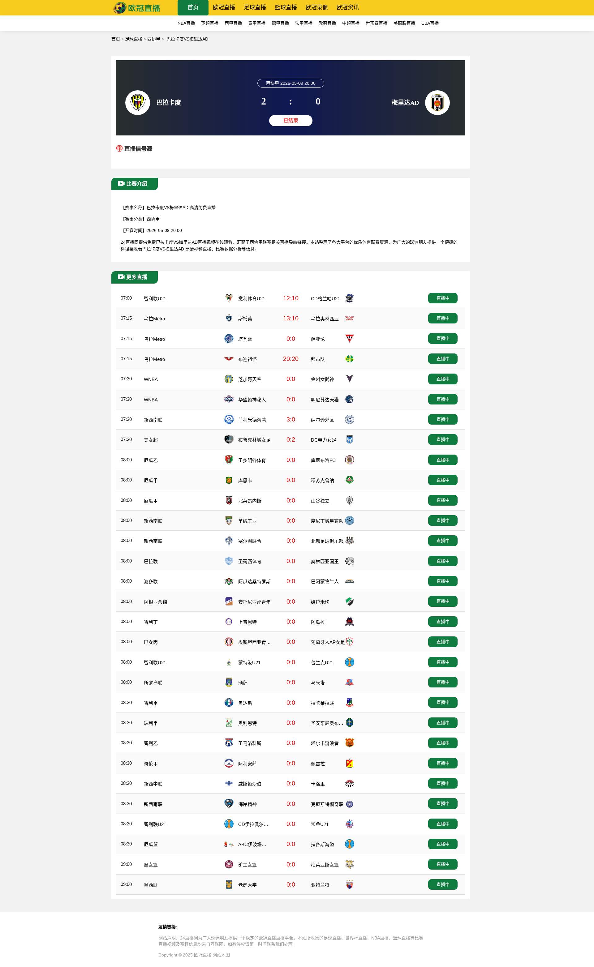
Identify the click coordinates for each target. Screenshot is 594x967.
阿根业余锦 (155, 602)
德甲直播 (280, 23)
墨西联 (151, 885)
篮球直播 (286, 7)
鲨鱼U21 (320, 824)
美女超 (151, 440)
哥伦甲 (151, 763)
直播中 (443, 298)
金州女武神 (322, 379)
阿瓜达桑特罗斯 (254, 581)
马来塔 (318, 682)
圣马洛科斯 (249, 743)
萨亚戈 (318, 339)
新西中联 (153, 783)
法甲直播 (303, 23)
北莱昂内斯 (249, 500)
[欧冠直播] (136, 13)
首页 (193, 7)
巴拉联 (151, 561)
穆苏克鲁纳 (322, 480)
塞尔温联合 (249, 541)
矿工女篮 (247, 864)
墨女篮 (151, 864)
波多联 (151, 581)
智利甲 (151, 703)
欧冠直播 (224, 7)
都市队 (318, 359)
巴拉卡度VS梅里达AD (187, 38)
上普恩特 (247, 622)
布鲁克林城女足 (254, 440)
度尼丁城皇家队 (327, 521)
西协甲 (153, 38)
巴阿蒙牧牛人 (325, 581)
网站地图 (221, 954)
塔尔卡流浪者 (325, 743)
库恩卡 (245, 480)
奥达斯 (245, 703)
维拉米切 (320, 602)
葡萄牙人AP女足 (328, 642)
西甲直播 (233, 23)
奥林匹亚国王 (325, 561)
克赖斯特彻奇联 (327, 804)
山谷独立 (320, 500)
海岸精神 (247, 804)
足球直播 (255, 7)
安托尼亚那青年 (254, 602)
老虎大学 (247, 885)
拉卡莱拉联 (322, 703)
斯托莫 (245, 318)
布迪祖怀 (247, 359)
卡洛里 (318, 783)
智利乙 (151, 743)
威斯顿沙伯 (249, 783)
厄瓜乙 (151, 460)
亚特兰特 (320, 885)
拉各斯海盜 (322, 844)
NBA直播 (186, 23)
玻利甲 (151, 723)
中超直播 (350, 23)
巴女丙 (151, 642)
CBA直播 (430, 23)
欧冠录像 (317, 7)
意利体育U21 (251, 298)
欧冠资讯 (348, 7)
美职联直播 (404, 23)
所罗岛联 (153, 682)
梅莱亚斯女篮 (325, 864)
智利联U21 (155, 298)
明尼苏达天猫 (325, 399)
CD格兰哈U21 (325, 298)
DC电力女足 (323, 440)
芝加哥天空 (249, 379)
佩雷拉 (318, 763)
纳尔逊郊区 (322, 419)
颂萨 (243, 682)
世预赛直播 (376, 23)
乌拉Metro (154, 318)
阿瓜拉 (318, 622)
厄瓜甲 (151, 480)
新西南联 (153, 419)
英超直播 (209, 23)
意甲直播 (256, 23)
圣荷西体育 (249, 561)
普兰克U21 (322, 662)
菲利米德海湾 (252, 419)
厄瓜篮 (151, 844)
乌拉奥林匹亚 (325, 318)
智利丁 (151, 622)
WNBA (151, 379)
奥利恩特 (247, 723)
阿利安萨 (247, 763)
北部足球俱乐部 (327, 541)
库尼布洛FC (323, 460)
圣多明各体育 (252, 460)
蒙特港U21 (249, 662)
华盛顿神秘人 (252, 399)
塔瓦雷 (245, 339)
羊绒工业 (247, 521)
